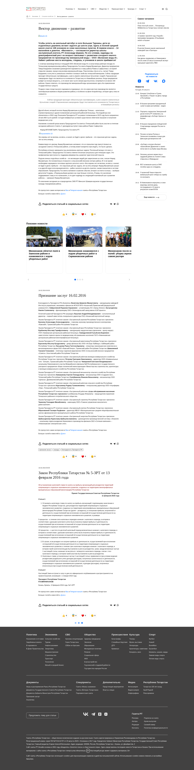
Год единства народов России (95, 668)
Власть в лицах (108, 690)
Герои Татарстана (72, 642)
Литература (133, 645)
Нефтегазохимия (51, 645)
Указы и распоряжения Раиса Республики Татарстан (46, 687)
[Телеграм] (148, 81)
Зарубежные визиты (34, 642)
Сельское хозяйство (47, 16)
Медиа (131, 682)
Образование (89, 645)
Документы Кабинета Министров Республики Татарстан (47, 693)
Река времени (148, 693)
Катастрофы (116, 639)
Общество (103, 9)
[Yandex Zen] (106, 714)
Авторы (135, 721)
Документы (32, 682)
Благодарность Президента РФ (72, 449)
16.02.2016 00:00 (44, 23)
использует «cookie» (62, 756)
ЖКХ (86, 659)
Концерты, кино (135, 652)
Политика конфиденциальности (156, 728)
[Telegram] (114, 203)
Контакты (135, 728)
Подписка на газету (151, 718)
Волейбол (152, 645)
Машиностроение (51, 652)
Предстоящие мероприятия (113, 687)
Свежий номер (149, 724)
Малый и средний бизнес (54, 665)
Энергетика (49, 649)
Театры (132, 639)
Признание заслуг (33, 696)
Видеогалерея (133, 690)
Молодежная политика (92, 649)
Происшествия (117, 9)
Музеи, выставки (135, 642)
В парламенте (31, 645)
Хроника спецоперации (74, 639)
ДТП (113, 645)
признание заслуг (45, 449)
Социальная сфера (91, 655)
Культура (131, 9)
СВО (92, 9)
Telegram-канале (76, 190)
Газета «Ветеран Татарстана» (87, 690)
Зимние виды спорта (157, 655)
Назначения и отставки (35, 639)
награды (56, 449)
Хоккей (151, 642)
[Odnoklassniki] (99, 714)
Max (66, 190)
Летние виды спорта (156, 659)
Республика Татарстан (155, 682)
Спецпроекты (83, 682)
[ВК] (156, 81)
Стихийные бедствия (119, 642)
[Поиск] (166, 9)
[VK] (85, 714)
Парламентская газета (84, 693)
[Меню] (163, 9)
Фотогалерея (133, 687)
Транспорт (49, 659)
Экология (87, 642)
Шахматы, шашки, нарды (158, 652)
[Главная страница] (35, 8)
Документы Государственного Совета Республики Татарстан (49, 690)
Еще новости (149, 197)
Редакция (135, 724)
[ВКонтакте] (111, 203)
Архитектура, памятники (138, 649)
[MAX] (164, 81)
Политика (69, 9)
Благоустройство (90, 662)
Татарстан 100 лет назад (152, 687)
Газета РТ (137, 714)
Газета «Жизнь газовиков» (86, 687)
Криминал (115, 649)
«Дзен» (63, 194)
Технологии (49, 662)
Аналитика (30, 700)
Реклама (135, 718)
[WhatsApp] (117, 203)
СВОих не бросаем (72, 645)
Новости (139, 87)
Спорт (141, 9)
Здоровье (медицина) (92, 639)
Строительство (50, 655)
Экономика (82, 9)
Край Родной (148, 690)
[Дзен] (139, 81)
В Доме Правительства (35, 649)
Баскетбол (153, 649)
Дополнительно (111, 682)
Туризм (47, 642)
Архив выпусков (150, 721)
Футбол (151, 639)
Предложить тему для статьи (42, 715)
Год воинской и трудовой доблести (97, 665)
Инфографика (133, 693)
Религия (87, 652)
